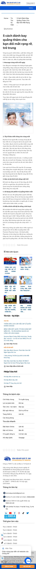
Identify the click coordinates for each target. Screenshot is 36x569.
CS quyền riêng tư (9, 434)
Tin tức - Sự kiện (11, 316)
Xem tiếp (9, 386)
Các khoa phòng (8, 418)
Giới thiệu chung (8, 399)
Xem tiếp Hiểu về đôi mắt (14, 366)
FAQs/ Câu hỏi (10, 371)
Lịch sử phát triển (8, 403)
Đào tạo (21, 407)
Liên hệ (21, 414)
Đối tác (21, 403)
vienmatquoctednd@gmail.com (15, 493)
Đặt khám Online (8, 427)
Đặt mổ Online (8, 430)
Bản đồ (21, 430)
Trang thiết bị (7, 414)
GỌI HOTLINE (27, 566)
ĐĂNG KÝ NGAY (9, 566)
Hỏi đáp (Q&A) (7, 438)
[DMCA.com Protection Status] (10, 516)
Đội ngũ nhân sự (8, 410)
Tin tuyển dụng (24, 399)
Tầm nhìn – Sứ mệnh (10, 407)
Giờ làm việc (23, 434)
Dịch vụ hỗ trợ (23, 410)
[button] (31, 8)
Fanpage (21, 438)
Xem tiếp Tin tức (11, 344)
